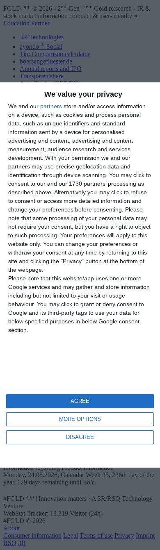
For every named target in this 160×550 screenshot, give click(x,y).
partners (51, 106)
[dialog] (80, 274)
